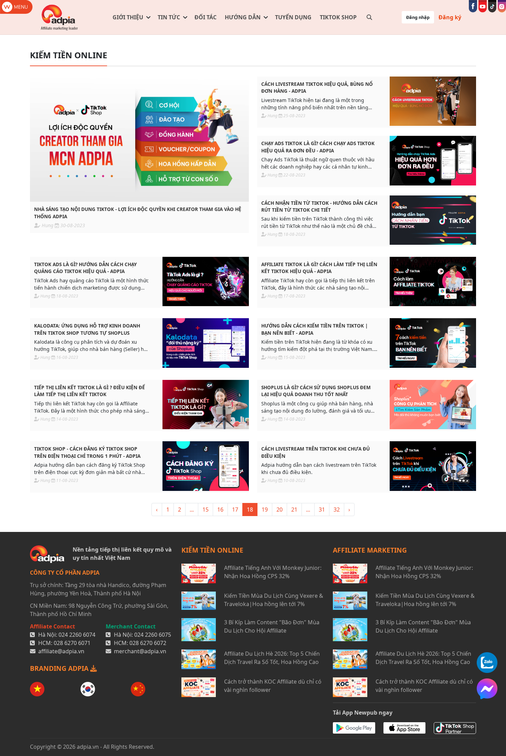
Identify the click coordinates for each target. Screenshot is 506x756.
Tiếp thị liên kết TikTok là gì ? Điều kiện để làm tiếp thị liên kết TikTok (89, 390)
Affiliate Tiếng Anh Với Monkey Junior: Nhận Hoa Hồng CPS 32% (272, 572)
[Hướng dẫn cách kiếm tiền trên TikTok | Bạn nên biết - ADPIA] (433, 342)
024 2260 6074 (77, 634)
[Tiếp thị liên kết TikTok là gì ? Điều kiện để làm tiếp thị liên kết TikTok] (205, 404)
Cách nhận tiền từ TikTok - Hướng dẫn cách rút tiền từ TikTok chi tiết (319, 206)
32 (337, 509)
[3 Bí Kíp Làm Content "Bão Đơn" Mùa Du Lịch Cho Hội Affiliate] (198, 629)
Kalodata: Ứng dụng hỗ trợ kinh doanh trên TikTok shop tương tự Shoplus (87, 329)
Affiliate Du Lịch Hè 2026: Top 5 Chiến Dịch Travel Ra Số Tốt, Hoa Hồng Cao (272, 658)
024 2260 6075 (152, 634)
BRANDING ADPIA (60, 668)
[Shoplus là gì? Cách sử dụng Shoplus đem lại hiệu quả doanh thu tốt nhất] (433, 404)
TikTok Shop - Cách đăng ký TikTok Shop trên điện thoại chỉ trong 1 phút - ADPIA (87, 452)
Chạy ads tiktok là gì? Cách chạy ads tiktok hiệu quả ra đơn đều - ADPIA (318, 146)
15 (205, 509)
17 (235, 509)
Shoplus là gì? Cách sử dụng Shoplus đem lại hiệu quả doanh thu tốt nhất (316, 390)
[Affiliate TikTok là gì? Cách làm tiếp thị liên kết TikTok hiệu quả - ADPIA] (433, 281)
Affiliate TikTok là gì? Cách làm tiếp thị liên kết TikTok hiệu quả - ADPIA (319, 267)
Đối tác (205, 17)
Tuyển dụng (293, 17)
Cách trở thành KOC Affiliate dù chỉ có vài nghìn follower (272, 686)
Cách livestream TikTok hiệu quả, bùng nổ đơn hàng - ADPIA (317, 87)
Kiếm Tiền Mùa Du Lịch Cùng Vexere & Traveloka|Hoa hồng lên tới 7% (273, 600)
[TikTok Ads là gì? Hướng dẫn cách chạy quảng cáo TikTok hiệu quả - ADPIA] (205, 281)
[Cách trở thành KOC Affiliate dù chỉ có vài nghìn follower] (198, 687)
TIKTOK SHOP (338, 17)
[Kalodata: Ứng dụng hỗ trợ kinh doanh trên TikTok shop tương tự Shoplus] (205, 342)
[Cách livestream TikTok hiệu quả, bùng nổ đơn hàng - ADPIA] (433, 101)
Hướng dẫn (243, 17)
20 (279, 509)
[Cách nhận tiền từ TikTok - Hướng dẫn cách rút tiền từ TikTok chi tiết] (433, 220)
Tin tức (169, 17)
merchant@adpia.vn (140, 651)
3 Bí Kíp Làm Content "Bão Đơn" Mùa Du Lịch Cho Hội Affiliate (271, 626)
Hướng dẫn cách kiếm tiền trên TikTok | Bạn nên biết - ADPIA (314, 329)
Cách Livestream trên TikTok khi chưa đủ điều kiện (315, 452)
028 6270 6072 (147, 643)
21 (294, 509)
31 (322, 509)
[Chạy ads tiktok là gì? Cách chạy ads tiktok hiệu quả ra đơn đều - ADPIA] (433, 160)
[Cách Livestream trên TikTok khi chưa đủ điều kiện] (433, 466)
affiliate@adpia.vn (61, 651)
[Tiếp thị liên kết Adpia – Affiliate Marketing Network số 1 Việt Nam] (60, 17)
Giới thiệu (128, 17)
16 (220, 509)
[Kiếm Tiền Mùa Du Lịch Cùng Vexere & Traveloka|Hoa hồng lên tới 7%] (198, 601)
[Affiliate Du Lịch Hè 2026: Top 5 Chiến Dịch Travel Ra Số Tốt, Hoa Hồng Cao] (198, 659)
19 (265, 509)
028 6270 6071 (72, 643)
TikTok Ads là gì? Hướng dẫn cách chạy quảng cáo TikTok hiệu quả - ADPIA (85, 267)
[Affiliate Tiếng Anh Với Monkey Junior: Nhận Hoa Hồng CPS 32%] (198, 573)
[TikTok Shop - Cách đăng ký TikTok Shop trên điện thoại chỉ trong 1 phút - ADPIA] (205, 466)
